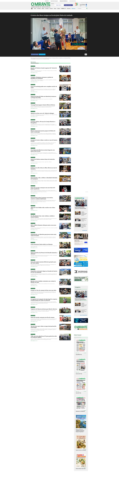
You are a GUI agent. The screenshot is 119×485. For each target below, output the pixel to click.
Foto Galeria (33, 72)
